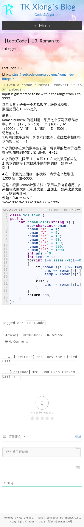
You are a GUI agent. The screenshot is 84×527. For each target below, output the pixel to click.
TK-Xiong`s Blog (48, 7)
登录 (77, 436)
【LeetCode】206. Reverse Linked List (39, 359)
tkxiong (13, 335)
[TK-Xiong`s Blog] (8, 5)
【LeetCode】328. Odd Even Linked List (38, 374)
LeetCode (35, 323)
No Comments (18, 341)
